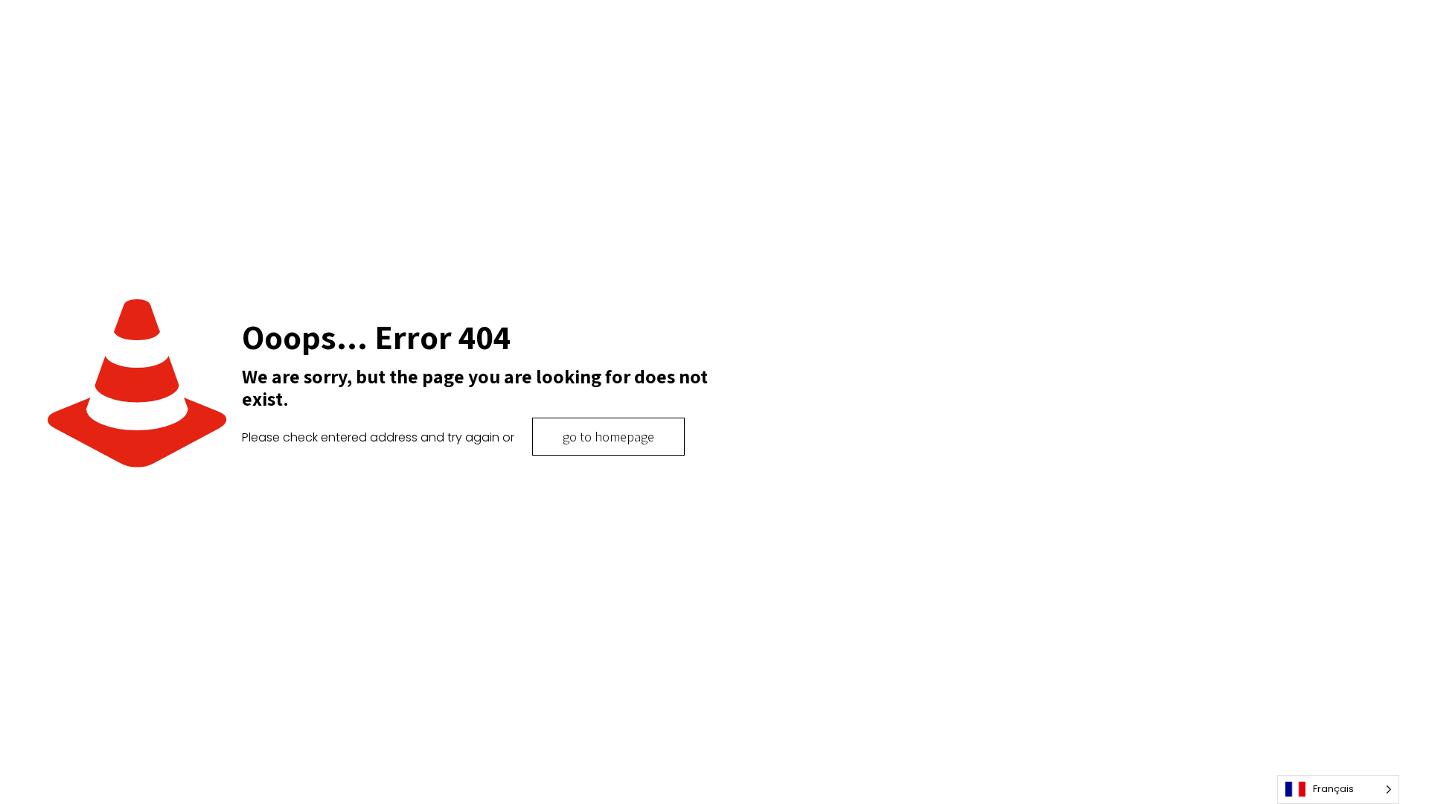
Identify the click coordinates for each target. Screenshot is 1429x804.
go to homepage (608, 436)
